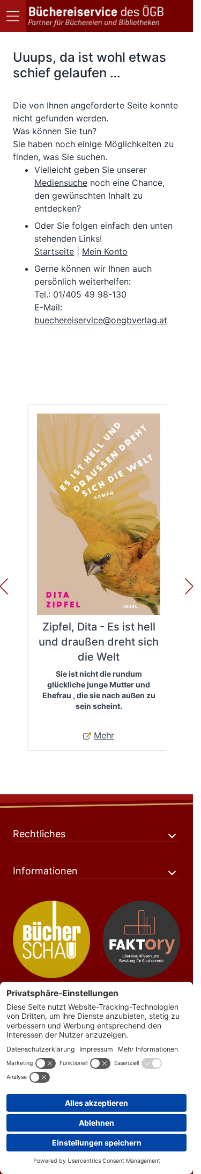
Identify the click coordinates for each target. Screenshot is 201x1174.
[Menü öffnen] (13, 16)
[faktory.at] (141, 939)
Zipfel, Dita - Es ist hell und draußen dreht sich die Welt (99, 641)
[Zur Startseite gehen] (96, 16)
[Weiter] (189, 586)
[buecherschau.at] (51, 939)
